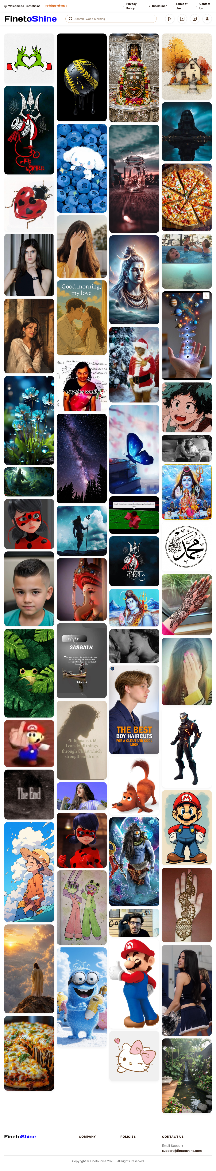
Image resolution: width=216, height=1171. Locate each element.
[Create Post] (194, 18)
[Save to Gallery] (50, 46)
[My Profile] (207, 18)
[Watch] (182, 18)
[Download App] (169, 18)
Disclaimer (159, 6)
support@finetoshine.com (182, 1151)
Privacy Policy (131, 6)
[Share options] (50, 38)
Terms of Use (182, 6)
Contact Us (204, 6)
